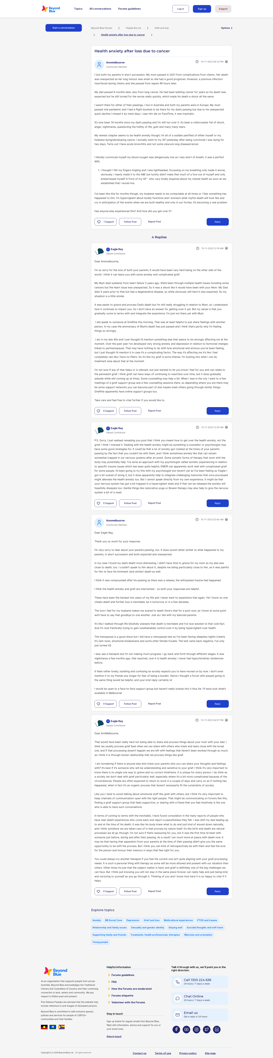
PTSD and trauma (207, 920)
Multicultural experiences (178, 920)
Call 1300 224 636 (197, 980)
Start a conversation (63, 27)
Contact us (139, 1053)
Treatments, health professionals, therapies (155, 934)
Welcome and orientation (198, 934)
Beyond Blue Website (55, 971)
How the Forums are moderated (132, 988)
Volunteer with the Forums (128, 1002)
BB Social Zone (113, 920)
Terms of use (163, 1053)
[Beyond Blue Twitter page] (207, 1035)
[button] (98, 221)
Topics (78, 8)
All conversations (100, 8)
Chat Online (193, 996)
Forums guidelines (129, 8)
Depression (133, 920)
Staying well (175, 927)
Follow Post (130, 221)
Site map (210, 1053)
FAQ (114, 981)
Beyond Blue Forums (55, 9)
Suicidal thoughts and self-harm (205, 927)
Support (223, 8)
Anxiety (97, 920)
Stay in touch (114, 1036)
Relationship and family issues (110, 927)
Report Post (154, 221)
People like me (133, 28)
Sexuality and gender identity (147, 927)
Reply (218, 221)
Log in (180, 8)
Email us (191, 1013)
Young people (100, 942)
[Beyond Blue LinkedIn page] (217, 1035)
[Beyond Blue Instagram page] (196, 1035)
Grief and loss (162, 28)
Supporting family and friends (109, 934)
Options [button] (225, 28)
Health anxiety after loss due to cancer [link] (123, 34)
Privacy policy (188, 1053)
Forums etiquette (122, 995)
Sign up (202, 8)
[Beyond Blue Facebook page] (176, 1035)
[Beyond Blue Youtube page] (186, 1035)
